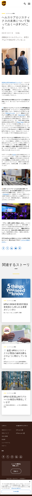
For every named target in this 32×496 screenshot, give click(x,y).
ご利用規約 (21, 478)
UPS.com (19, 430)
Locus (14, 154)
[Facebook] (3, 457)
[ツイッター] (7, 457)
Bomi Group (21, 115)
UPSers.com (20, 433)
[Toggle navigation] (29, 3)
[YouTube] (21, 457)
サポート (4, 445)
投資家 (3, 439)
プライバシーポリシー (16, 488)
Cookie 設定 (16, 491)
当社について (5, 433)
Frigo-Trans (20, 122)
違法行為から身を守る (12, 478)
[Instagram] (12, 457)
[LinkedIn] (16, 457)
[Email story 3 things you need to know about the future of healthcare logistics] (15, 248)
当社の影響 (5, 436)
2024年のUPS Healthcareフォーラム (11, 82)
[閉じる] (30, 482)
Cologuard (5, 194)
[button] (25, 3)
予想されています (10, 113)
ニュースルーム (6, 442)
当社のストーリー (6, 430)
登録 (15, 471)
